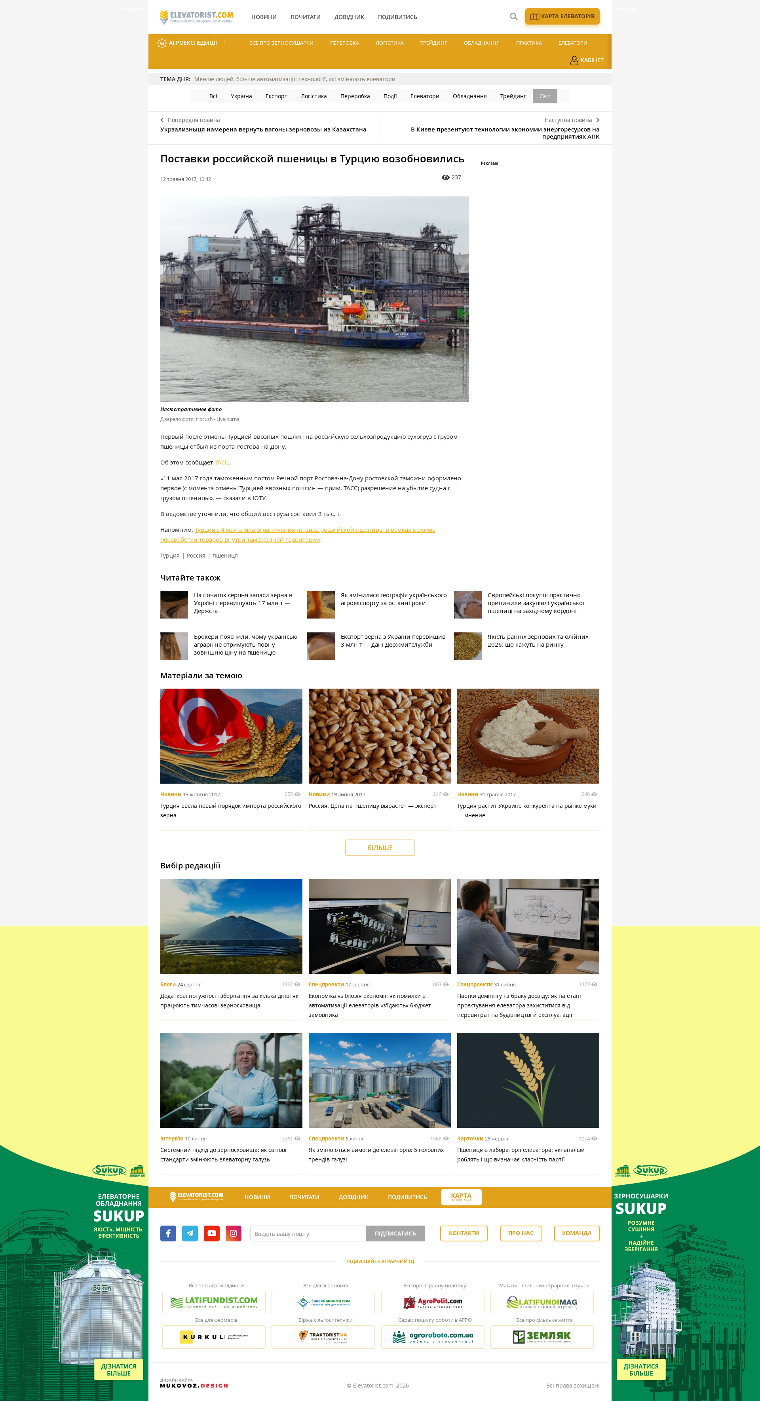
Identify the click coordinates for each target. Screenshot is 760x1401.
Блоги (168, 984)
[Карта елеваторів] (461, 1197)
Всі (213, 96)
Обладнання (482, 42)
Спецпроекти (326, 984)
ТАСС (221, 462)
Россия (196, 555)
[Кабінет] (496, 1197)
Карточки (470, 1138)
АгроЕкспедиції (192, 42)
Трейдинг (433, 42)
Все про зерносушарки (281, 42)
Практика (529, 42)
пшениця (225, 555)
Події (390, 96)
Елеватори (573, 42)
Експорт (276, 96)
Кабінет (591, 60)
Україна (241, 96)
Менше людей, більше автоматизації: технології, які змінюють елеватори (294, 79)
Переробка (344, 42)
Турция (170, 555)
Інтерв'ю (171, 1138)
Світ (545, 96)
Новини (170, 794)
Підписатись (395, 1233)
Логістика (390, 42)
